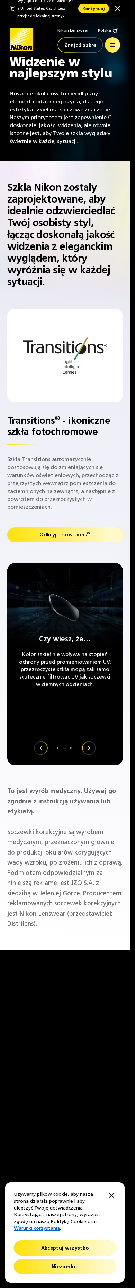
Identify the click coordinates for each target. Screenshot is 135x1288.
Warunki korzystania (37, 1228)
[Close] (111, 1196)
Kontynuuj (93, 8)
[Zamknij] (117, 8)
